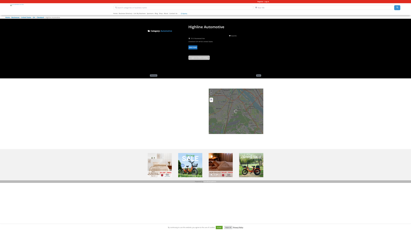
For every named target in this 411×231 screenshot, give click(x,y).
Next (258, 75)
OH (34, 17)
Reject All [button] (228, 227)
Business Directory (125, 13)
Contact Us (173, 13)
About (166, 13)
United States (26, 17)
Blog (156, 13)
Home (115, 13)
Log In (266, 2)
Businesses (15, 17)
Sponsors (150, 13)
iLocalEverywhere (210, 182)
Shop (161, 13)
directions (193, 47)
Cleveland (40, 17)
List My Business (139, 13)
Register (260, 2)
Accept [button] (219, 227)
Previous (153, 75)
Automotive (166, 31)
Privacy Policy (238, 227)
